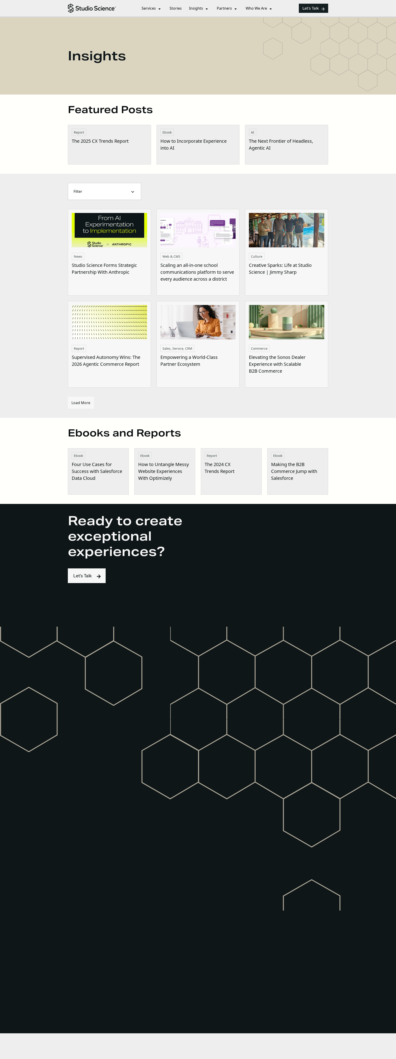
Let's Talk (313, 9)
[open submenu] (159, 10)
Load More (81, 402)
